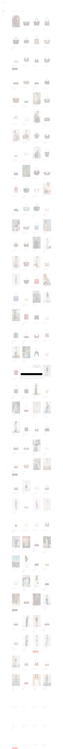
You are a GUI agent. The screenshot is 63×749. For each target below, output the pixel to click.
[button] (31, 374)
